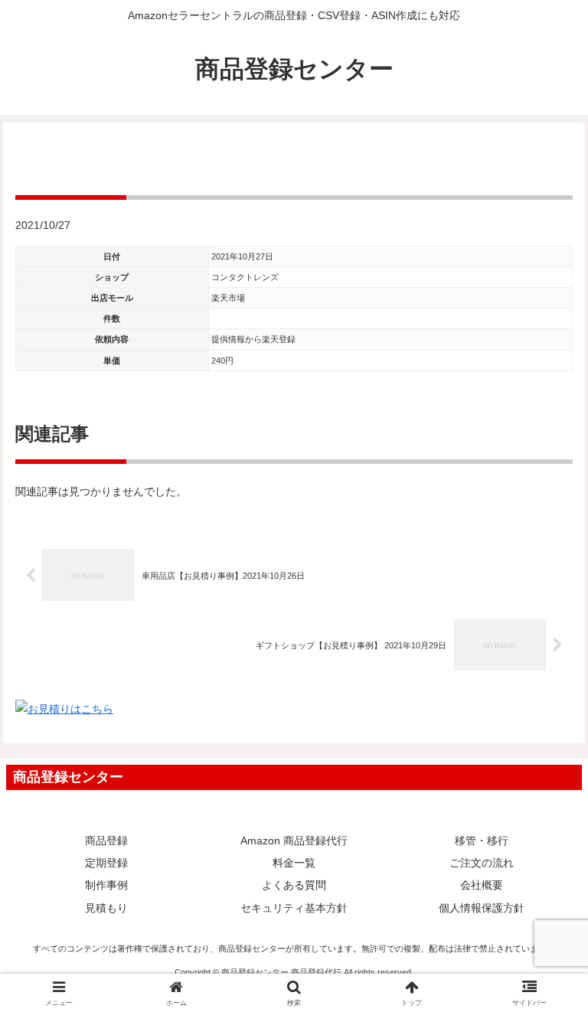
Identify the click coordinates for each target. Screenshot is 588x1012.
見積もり (106, 908)
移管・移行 (481, 840)
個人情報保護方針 (481, 908)
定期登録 (106, 863)
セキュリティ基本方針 (294, 908)
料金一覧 (294, 863)
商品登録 (106, 840)
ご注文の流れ (481, 863)
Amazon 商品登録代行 (294, 840)
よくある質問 (294, 885)
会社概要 (481, 885)
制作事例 (106, 885)
